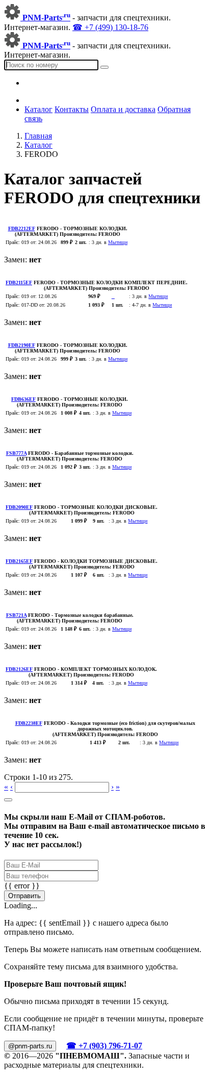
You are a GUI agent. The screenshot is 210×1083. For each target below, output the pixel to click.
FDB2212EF (21, 228)
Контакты (72, 109)
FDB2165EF (19, 561)
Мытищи (117, 242)
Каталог (38, 109)
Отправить (24, 896)
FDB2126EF (19, 669)
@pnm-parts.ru (30, 1046)
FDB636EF (23, 399)
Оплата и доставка (123, 109)
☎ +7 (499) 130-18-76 (110, 27)
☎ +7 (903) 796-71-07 (104, 1045)
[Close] (8, 799)
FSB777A (16, 453)
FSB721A (16, 615)
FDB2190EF (21, 345)
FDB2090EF (19, 507)
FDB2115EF (19, 282)
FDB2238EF (28, 723)
